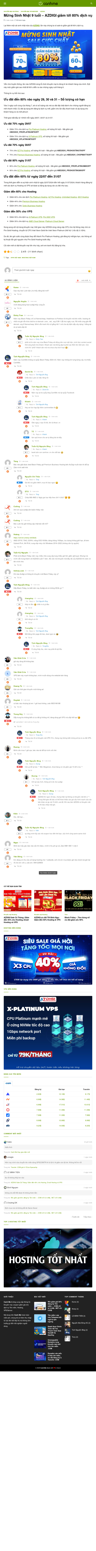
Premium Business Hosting (28, 154)
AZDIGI (42, 11)
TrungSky (45, 646)
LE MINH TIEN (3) (78, 1316)
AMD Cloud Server (36, 221)
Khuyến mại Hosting (11, 11)
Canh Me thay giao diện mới (20, 1152)
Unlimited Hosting (69, 197)
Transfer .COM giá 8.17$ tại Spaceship (24, 1167)
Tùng (37, 479)
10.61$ (87, 1104)
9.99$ (87, 1120)
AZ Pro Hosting (23, 150)
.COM (8, 1083)
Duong (38, 764)
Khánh (44, 419)
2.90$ (39, 1094)
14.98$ (62, 1099)
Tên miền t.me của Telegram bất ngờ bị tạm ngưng (54, 1318)
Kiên (37, 830)
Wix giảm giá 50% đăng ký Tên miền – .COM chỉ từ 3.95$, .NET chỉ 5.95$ (36, 1198)
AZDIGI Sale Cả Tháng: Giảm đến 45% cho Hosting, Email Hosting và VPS (16, 920)
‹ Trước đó (75, 1217)
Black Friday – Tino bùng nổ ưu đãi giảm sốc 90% (77, 918)
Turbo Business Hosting (32, 205)
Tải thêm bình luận (48, 873)
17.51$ (62, 1104)
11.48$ (87, 1099)
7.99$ (39, 1115)
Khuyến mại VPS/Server (29, 11)
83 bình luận (20, 20)
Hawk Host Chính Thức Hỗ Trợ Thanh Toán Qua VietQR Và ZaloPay (55, 1330)
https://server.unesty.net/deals (25, 537)
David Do (45, 389)
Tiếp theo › (87, 1217)
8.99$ (39, 1120)
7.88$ (39, 1109)
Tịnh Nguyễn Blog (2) (79, 1330)
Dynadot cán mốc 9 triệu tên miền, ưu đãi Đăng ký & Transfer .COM (55, 1356)
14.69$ (62, 1125)
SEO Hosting (83, 197)
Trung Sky (39, 735)
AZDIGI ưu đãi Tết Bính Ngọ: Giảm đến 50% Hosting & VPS (47, 918)
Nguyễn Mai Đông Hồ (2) (80, 1323)
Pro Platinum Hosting (37, 129)
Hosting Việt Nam (28, 257)
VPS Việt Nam (16, 257)
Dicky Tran (39, 339)
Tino (66, 914)
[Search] (91, 3)
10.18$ (62, 1094)
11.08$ (62, 1109)
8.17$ (87, 1094)
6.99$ (39, 1099)
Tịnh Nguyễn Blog (42, 374)
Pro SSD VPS (49, 217)
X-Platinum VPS (35, 136)
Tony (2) (74, 1337)
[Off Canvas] (5, 3)
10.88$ (62, 1120)
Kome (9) (75, 1302)
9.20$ (39, 1125)
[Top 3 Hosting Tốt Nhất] (48, 1258)
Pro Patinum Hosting (26, 166)
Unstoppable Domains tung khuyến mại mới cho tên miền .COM (54, 1344)
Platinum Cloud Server (54, 221)
